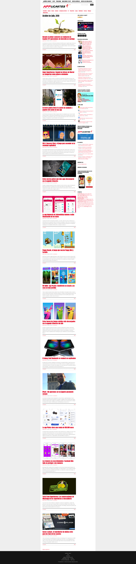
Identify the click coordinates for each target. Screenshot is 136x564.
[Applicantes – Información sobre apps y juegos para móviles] (57, 7)
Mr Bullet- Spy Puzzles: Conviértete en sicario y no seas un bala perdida (58, 286)
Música (86, 202)
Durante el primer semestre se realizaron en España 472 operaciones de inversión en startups (58, 38)
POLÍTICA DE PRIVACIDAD (65, 559)
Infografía (80, 200)
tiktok (89, 205)
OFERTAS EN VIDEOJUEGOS (86, 1)
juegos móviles (91, 201)
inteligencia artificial (63, 10)
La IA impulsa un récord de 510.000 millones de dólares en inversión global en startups (85, 85)
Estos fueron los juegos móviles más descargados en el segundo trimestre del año (58, 322)
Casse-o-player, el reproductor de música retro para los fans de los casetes (57, 533)
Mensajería (79, 202)
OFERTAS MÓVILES (76, 1)
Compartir (44, 49)
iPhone (92, 200)
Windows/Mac (45, 12)
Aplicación (89, 193)
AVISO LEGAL (73, 559)
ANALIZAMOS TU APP (66, 1)
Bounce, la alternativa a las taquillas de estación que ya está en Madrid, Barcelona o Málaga (85, 157)
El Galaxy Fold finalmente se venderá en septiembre (59, 358)
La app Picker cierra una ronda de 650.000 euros (58, 427)
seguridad (79, 205)
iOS (88, 200)
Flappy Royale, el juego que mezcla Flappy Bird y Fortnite (57, 251)
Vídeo (81, 206)
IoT (68, 10)
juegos (87, 201)
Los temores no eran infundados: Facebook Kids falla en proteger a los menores (57, 462)
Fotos (85, 199)
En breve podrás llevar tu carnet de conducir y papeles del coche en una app (57, 108)
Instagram (85, 200)
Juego (85, 201)
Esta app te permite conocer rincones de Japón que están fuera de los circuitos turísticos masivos (85, 74)
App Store (87, 195)
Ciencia (52, 10)
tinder (91, 205)
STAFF (53, 1)
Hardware (56, 10)
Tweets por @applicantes (82, 164)
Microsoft (82, 202)
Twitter (79, 206)
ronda (80, 204)
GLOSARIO (72, 558)
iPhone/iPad (72, 10)
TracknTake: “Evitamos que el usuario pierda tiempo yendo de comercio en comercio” (87, 56)
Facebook (86, 197)
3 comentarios (54, 535)
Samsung (92, 204)
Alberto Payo (44, 76)
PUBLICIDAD (58, 1)
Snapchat (86, 205)
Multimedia (81, 10)
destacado (81, 197)
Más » (75, 49)
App (78, 195)
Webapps (89, 10)
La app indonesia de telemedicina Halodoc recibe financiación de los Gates (58, 215)
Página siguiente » (46, 549)
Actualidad (45, 10)
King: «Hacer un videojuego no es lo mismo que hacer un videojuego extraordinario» (87, 61)
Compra (90, 195)
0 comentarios (54, 40)
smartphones (83, 205)
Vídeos (83, 206)
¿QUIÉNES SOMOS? (47, 1)
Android (49, 10)
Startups (85, 10)
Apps (83, 195)
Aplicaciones (84, 193)
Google (87, 199)
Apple (81, 195)
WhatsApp (86, 206)
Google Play (91, 199)
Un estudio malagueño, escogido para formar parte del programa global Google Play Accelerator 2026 (85, 151)
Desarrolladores (81, 196)
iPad (90, 200)
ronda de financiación (86, 204)
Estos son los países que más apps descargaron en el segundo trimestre (58, 180)
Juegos (76, 10)
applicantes (44, 40)
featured (81, 199)
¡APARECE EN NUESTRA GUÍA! (68, 557)
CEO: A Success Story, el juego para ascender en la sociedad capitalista (58, 144)
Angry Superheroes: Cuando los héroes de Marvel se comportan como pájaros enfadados (58, 73)
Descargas (85, 196)
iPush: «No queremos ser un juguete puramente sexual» (57, 393)
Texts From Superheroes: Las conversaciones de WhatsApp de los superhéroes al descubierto (58, 497)
